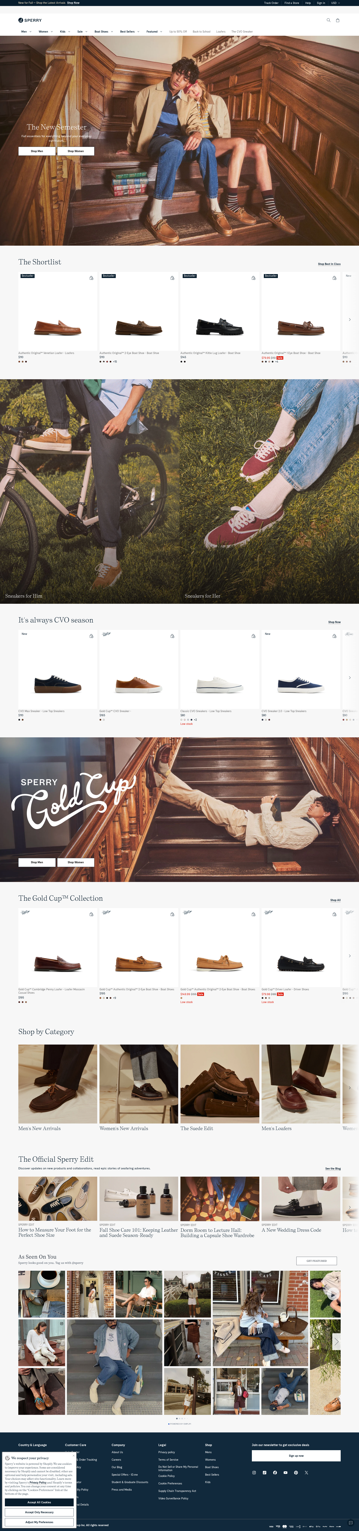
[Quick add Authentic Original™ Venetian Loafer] (91, 278)
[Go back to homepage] (30, 20)
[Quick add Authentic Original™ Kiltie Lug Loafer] (253, 278)
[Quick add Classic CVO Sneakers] (253, 636)
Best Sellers (127, 31)
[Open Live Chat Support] (351, 1523)
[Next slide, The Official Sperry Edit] (350, 1207)
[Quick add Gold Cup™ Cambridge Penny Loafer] (91, 914)
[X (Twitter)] (306, 1472)
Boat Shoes (101, 31)
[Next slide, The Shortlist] (350, 319)
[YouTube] (285, 1472)
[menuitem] (30, 31)
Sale (80, 31)
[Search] (329, 20)
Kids (62, 31)
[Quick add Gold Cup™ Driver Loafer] (334, 914)
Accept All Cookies (39, 1502)
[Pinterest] (296, 1472)
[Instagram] (254, 1472)
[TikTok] (264, 1472)
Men (24, 31)
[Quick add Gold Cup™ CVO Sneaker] (172, 636)
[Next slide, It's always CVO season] (350, 677)
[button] (338, 20)
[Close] (73, 1455)
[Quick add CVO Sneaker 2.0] (334, 636)
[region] (179, 319)
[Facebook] (275, 1472)
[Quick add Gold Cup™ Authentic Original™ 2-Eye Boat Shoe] (172, 914)
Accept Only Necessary (39, 1512)
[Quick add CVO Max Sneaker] (91, 636)
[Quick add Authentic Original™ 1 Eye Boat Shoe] (334, 278)
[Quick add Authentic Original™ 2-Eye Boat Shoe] (172, 278)
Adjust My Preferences (39, 1522)
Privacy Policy (38, 1482)
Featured (152, 31)
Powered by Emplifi (180, 1424)
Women (43, 31)
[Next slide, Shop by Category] (350, 1088)
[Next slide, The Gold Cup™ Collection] (350, 956)
